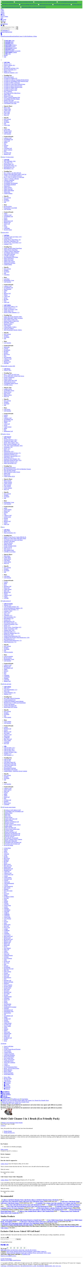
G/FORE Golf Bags (9, 255)
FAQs (45, 1253)
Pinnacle (6, 965)
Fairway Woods (9, 65)
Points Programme (27, 1251)
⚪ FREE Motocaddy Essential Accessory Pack (61, 4)
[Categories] (2, 22)
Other (5, 960)
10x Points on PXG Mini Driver (12, 93)
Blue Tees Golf (8, 739)
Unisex (8, 488)
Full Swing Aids (9, 631)
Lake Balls (8, 162)
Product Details (8, 1131)
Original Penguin (8, 955)
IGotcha (6, 921)
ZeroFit (6, 1039)
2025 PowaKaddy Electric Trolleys (13, 330)
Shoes (7, 531)
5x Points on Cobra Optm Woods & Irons (14, 84)
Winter (7, 392)
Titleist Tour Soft (8, 189)
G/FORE (6, 598)
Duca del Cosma (8, 890)
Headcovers (9, 634)
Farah (5, 899)
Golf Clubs (7, 62)
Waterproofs (9, 451)
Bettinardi (6, 860)
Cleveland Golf (8, 148)
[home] (1, 1100)
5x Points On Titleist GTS (10, 78)
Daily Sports (7, 887)
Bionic (5, 862)
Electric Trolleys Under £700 (11, 321)
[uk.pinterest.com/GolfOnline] (7, 1244)
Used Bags (6, 274)
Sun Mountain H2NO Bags (11, 257)
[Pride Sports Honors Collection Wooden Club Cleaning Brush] (54, 1208)
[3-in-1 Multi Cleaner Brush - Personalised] (59, 1220)
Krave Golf (7, 927)
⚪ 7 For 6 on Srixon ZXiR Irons (7, 2)
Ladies (2, 10)
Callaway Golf (7, 138)
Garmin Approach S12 (9, 699)
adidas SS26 (7, 473)
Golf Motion (7, 910)
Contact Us (21, 36)
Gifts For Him (9, 750)
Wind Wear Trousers (10, 461)
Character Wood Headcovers (13, 640)
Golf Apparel (7, 436)
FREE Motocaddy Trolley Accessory (13, 318)
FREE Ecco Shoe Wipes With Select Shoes (15, 538)
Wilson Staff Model (9, 190)
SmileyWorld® (8, 996)
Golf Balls (6, 159)
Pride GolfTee (7, 971)
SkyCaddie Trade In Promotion (12, 698)
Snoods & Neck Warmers (12, 459)
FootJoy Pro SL (8, 547)
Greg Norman (7, 918)
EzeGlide (6, 363)
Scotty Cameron (8, 149)
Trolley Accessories (11, 309)
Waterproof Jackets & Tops (12, 453)
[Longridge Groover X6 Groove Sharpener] (67, 1206)
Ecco (5, 585)
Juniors (2, 12)
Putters (7, 71)
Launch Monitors (10, 692)
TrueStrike (6, 1021)
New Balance (7, 948)
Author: (4, 1163)
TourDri (6, 1020)
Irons (7, 66)
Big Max (6, 299)
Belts (7, 450)
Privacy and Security (38, 1253)
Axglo (5, 855)
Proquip (6, 518)
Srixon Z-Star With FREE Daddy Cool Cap (15, 174)
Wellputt (6, 1029)
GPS (6, 688)
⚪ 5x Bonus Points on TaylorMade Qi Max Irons (23, 2)
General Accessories (11, 624)
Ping (5, 144)
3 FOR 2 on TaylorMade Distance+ (13, 175)
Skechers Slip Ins (8, 543)
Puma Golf (6, 511)
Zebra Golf (7, 1036)
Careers (49, 1253)
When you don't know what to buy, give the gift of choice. (19, 1250)
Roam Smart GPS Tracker (10, 707)
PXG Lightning (8, 91)
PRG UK (6, 970)
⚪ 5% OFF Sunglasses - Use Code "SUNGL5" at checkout (45, 2)
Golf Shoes (7, 529)
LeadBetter (7, 930)
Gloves (7, 370)
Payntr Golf (7, 961)
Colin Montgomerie (9, 883)
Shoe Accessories (10, 532)
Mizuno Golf (7, 154)
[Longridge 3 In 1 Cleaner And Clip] (46, 1203)
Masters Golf (7, 361)
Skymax (6, 995)
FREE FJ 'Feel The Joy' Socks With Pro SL (15, 537)
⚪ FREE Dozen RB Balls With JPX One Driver (28, 4)
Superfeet (6, 1008)
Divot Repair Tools (10, 165)
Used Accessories (8, 652)
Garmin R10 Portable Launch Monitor (14, 701)
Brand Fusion (7, 867)
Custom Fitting (36, 1251)
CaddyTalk (7, 871)
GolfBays (6, 912)
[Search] (4, 22)
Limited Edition (8, 264)
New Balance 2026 (9, 550)
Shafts (7, 625)
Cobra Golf (7, 141)
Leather (8, 389)
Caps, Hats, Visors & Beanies (13, 445)
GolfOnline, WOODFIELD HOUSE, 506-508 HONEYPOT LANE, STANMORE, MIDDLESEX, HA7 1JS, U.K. (31, 1266)
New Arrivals (7, 119)
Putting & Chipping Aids (12, 633)
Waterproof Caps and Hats (12, 456)
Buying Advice (8, 130)
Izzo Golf (6, 743)
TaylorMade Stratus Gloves (11, 383)
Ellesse (5, 895)
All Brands (3, 1043)
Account (4, 19)
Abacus (6, 520)
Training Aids (9, 630)
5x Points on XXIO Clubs (10, 88)
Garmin (6, 727)
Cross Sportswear (8, 886)
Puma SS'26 (7, 475)
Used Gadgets (7, 717)
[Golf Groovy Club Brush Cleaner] (70, 1201)
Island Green (7, 924)
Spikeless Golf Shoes (9, 541)
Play (3, 15)
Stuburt (6, 593)
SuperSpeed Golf (8, 1010)
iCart (5, 920)
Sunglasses (8, 447)
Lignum (6, 932)
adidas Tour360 (8, 544)
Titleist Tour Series (8, 260)
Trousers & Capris (10, 441)
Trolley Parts (8, 311)
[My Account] (3, 25)
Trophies (7, 753)
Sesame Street (7, 987)
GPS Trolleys (7, 325)
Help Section (10, 1251)
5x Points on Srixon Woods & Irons (13, 85)
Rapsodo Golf (7, 980)
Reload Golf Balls (8, 982)
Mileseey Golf (7, 731)
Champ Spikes (7, 877)
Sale (15, 36)
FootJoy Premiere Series (10, 546)
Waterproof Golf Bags (9, 263)
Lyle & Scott (7, 935)
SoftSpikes (6, 998)
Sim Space (6, 990)
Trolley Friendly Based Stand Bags (13, 248)
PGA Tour (6, 962)
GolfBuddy (7, 737)
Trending (6, 120)
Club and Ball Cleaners (11, 606)
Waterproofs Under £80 (10, 763)
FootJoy (6, 415)
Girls (7, 113)
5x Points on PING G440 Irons (12, 82)
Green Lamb (7, 917)
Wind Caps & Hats (10, 463)
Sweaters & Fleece (10, 439)
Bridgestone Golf (8, 221)
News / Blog (7, 1077)
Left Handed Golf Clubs (10, 103)
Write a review (4, 1149)
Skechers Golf (7, 586)
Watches (7, 605)
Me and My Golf (8, 939)
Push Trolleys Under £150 (10, 319)
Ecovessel (6, 893)
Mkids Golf (7, 943)
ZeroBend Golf (8, 1038)
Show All (6, 115)
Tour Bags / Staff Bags (11, 241)
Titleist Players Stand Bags (11, 249)
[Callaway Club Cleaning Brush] (27, 1211)
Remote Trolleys (8, 324)
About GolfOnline (11, 1253)
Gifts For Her (9, 749)
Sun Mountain (7, 289)
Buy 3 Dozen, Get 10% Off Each (12, 173)
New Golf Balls (10, 161)
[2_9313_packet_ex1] (15, 1103)
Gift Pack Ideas (8, 766)
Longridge (6, 360)
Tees (6, 614)
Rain (7, 393)
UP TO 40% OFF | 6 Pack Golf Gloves (14, 376)
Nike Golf (6, 524)
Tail (5, 1014)
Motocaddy (7, 347)
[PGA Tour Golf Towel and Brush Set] (17, 1206)
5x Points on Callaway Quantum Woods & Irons (16, 80)
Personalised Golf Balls (10, 768)
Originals (6, 957)
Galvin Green (7, 517)
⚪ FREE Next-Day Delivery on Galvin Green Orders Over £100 (33, 7)
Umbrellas (8, 615)
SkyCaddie (7, 733)
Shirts (7, 438)
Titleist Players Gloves (9, 382)
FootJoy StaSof (8, 379)
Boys (7, 112)
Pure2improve (7, 977)
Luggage (8, 244)
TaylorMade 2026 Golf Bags (11, 252)
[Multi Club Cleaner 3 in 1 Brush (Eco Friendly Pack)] (15, 1102)
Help (2, 18)
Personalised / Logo (9, 280)
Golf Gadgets (7, 686)
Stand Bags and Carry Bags (13, 236)
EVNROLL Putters (9, 896)
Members (18, 1253)
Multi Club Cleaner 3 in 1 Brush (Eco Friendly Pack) (35, 1100)
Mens (2, 9)
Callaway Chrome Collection (11, 178)
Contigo (6, 885)
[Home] (4, 24)
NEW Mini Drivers (9, 77)
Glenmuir (6, 908)
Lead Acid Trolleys (9, 328)
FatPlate (6, 901)
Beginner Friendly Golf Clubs (11, 102)
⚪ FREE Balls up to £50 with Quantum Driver (10, 4)
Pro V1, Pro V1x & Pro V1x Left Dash (14, 177)
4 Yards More (7, 848)
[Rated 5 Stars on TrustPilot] (14, 1099)
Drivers (7, 63)
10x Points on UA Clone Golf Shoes (13, 540)
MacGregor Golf (8, 936)
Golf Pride (6, 679)
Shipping (16, 1251)
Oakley (6, 522)
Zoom (5, 1040)
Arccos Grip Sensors (9, 704)
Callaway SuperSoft (9, 180)
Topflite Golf (7, 1018)
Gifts (5, 746)
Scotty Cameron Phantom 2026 (12, 97)
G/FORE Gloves (8, 385)
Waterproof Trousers (10, 454)
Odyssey (6, 145)
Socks (7, 448)
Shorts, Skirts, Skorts (11, 442)
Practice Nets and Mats (11, 609)
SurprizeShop (7, 1013)
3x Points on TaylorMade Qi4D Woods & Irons (16, 81)
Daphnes (6, 678)
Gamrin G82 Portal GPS (10, 705)
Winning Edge (7, 1033)
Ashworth (6, 854)
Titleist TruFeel (8, 187)
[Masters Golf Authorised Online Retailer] (12, 1122)
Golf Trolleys (7, 305)
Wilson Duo (7, 192)
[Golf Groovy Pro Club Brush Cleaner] (12, 1201)
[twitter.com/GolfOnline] (3, 1244)
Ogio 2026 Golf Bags (9, 254)
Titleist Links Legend (9, 261)
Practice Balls (9, 164)
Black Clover (7, 803)
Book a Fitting (4, 16)
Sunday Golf (7, 1005)
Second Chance (8, 229)
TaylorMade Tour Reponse (11, 183)
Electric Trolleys (9, 308)
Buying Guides (8, 1078)
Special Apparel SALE (10, 467)
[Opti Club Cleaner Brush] (9, 1220)
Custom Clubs (7, 132)
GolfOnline (7, 228)
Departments (7, 36)
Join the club (4, 1237)
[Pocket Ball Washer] (75, 1209)
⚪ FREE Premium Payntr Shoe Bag (45, 4)
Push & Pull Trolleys (11, 306)
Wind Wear (8, 457)
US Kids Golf (7, 152)
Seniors (2, 13)
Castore (6, 876)
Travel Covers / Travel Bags (12, 242)
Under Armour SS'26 (9, 476)
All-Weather (9, 390)
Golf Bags (6, 235)
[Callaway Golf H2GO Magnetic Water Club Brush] (16, 1199)
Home (2, 36)
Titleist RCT (7, 186)
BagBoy (6, 353)
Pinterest (7, 1089)
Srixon (5, 218)
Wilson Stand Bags (9, 258)
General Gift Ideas (10, 752)
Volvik (5, 226)
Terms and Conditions (26, 1253)
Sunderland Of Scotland (10, 1007)
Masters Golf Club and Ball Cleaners (11, 1100)
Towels (7, 620)
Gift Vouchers (7, 133)
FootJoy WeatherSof (9, 377)
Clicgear (6, 348)
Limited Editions (8, 193)
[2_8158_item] (5, 1103)
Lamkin (6, 929)
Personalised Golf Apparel (10, 769)
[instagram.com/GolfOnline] (6, 1244)
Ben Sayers (7, 354)
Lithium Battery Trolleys (10, 327)
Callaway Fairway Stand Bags (11, 251)
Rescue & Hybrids (10, 69)
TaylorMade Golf (8, 139)
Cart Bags (8, 238)
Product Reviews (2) (9, 1132)
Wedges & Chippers (11, 72)
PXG (5, 151)
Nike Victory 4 (8, 548)
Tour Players (7, 1080)
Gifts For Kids (9, 747)
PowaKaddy (7, 350)
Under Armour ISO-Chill (10, 380)
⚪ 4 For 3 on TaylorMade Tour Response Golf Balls (67, 2)
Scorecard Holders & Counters (13, 608)
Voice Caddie (7, 740)
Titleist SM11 (7, 94)
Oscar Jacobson (8, 958)
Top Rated (6, 122)
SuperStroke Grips (8, 1011)
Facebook (8, 1083)
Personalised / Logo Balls (10, 207)
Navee (5, 946)
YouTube (7, 1086)
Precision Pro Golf (8, 968)
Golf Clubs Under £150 (10, 765)
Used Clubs (7, 125)
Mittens (8, 395)
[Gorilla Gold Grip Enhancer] (56, 1204)
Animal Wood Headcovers (12, 636)
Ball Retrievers (9, 167)
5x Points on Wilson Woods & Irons (13, 87)
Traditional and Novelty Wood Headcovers (17, 637)
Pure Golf (6, 976)
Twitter (7, 1084)
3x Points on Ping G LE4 (10, 90)
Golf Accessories (8, 603)
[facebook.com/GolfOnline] (1, 1244)
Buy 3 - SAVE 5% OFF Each (11, 374)
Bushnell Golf (7, 728)
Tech (6, 691)
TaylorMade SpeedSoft (10, 184)
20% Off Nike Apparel (10, 470)
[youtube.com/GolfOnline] (4, 1244)
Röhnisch (6, 983)
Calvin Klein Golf (8, 874)
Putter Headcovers (10, 642)
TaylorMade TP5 (8, 181)
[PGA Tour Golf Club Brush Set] (15, 1204)
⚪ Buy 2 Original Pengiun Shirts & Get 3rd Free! (10, 7)
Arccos (6, 730)
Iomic (5, 923)
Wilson (5, 142)
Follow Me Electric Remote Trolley (13, 316)
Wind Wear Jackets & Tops (12, 460)
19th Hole (27, 36)
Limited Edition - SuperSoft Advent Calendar (15, 771)
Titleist (5, 147)
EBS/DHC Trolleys (9, 322)
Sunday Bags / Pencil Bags (12, 239)
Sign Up (18, 1239)
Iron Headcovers (9, 639)
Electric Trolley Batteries (12, 312)
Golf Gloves (7, 368)
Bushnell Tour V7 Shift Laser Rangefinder (15, 702)
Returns (21, 1251)
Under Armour (7, 427)
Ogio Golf (6, 302)
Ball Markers (9, 168)
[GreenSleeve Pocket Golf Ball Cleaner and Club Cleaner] (17, 1224)
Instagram (7, 1087)
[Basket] (1, 25)
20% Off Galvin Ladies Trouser (12, 472)
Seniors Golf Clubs (9, 100)
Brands (12, 36)
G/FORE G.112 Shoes (9, 551)
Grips (7, 612)
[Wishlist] (1, 33)
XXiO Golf (7, 224)
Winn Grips (7, 1032)
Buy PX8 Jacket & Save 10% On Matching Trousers (17, 469)
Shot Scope (7, 736)
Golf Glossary (7, 1081)
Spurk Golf (7, 999)
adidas (5, 428)
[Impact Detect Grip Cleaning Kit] (69, 1211)
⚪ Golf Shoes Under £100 (76, 4)
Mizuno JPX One (8, 96)
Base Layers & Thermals (12, 444)
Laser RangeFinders (10, 689)
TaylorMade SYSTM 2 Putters (12, 99)
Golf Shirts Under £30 (9, 762)
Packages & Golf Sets (11, 68)
